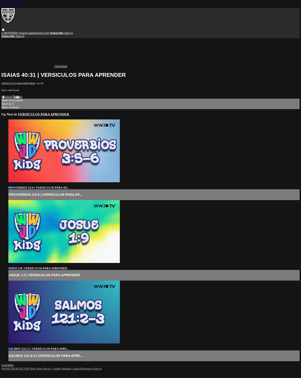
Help (33, 368)
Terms (39, 368)
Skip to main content (12, 2)
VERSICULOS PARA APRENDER (18, 83)
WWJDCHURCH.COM (15, 368)
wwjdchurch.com (39, 33)
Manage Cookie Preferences (78, 368)
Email (19, 97)
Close (57, 66)
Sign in (68, 33)
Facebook (7, 97)
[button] (3, 30)
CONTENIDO (10, 33)
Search (24, 33)
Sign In (20, 36)
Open (64, 66)
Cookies (57, 368)
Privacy (47, 368)
